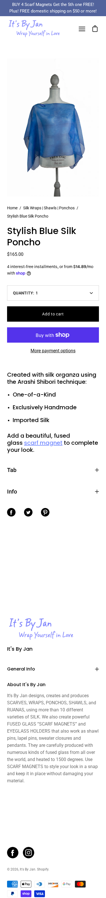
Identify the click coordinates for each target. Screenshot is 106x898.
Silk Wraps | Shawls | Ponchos (49, 208)
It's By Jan (20, 649)
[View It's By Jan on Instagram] (28, 852)
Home (12, 208)
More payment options (53, 350)
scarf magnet (43, 443)
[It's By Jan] (34, 29)
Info (12, 491)
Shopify (42, 869)
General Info (21, 669)
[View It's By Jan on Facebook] (12, 852)
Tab (11, 470)
